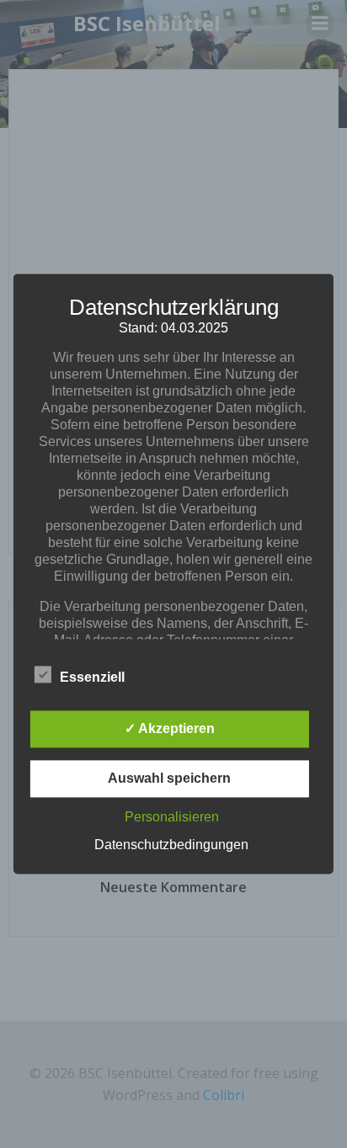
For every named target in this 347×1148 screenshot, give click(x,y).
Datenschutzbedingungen (171, 845)
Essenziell (92, 678)
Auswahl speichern (169, 779)
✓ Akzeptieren (170, 729)
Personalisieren (172, 818)
